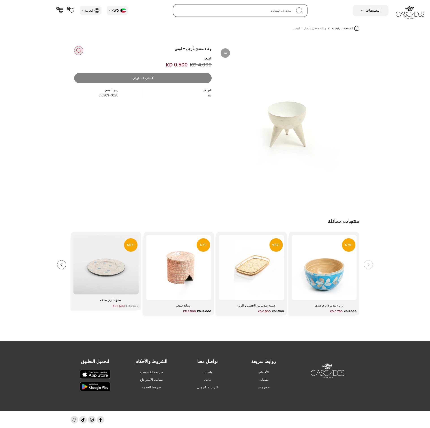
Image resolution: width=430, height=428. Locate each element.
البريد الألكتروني (207, 387)
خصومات (264, 387)
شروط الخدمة (151, 387)
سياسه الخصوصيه (151, 372)
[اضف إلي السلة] (297, 294)
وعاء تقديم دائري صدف (328, 305)
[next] (61, 264)
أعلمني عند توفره (143, 78)
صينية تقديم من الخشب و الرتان (255, 305)
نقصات (263, 379)
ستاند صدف (183, 305)
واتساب (208, 372)
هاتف (207, 379)
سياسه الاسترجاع (151, 379)
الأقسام (264, 372)
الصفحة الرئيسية (343, 28)
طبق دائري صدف (110, 300)
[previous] (368, 264)
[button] (78, 50)
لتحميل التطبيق (95, 361)
